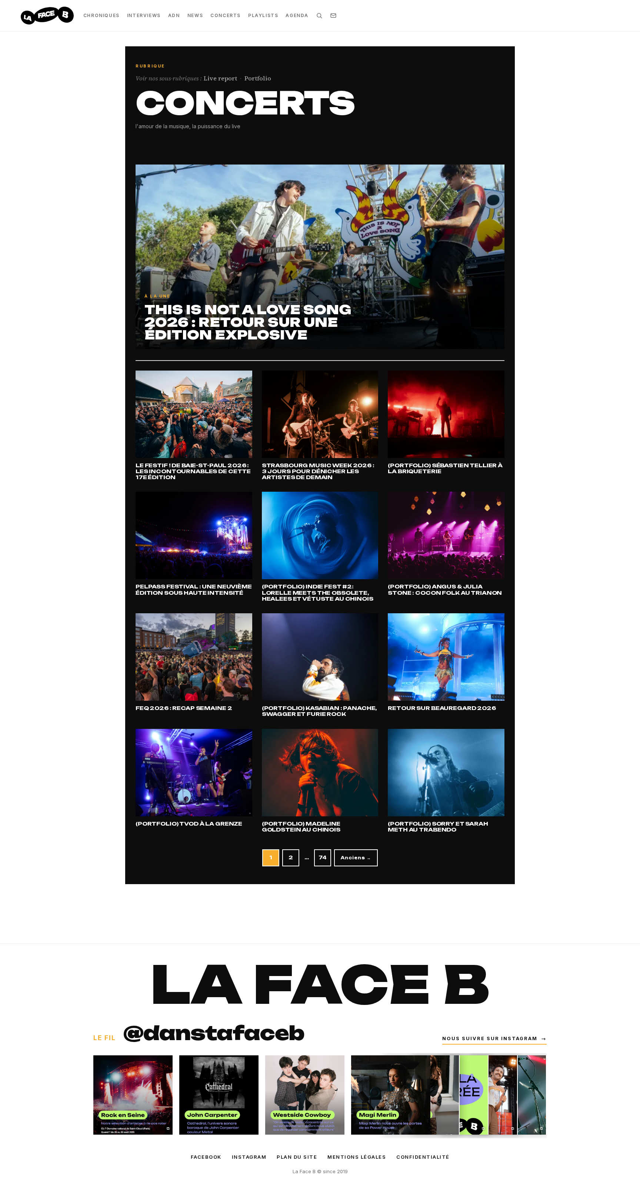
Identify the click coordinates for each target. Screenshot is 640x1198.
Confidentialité (423, 1157)
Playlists (263, 15)
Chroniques (101, 15)
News (195, 15)
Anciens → (356, 857)
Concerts (225, 15)
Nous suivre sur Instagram (494, 1038)
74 (323, 857)
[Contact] (333, 15)
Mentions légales (356, 1157)
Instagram (249, 1157)
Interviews (144, 15)
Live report (220, 78)
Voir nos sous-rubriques (169, 78)
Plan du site (297, 1157)
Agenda (297, 15)
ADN (174, 15)
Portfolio (257, 78)
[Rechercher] (319, 15)
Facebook (206, 1157)
